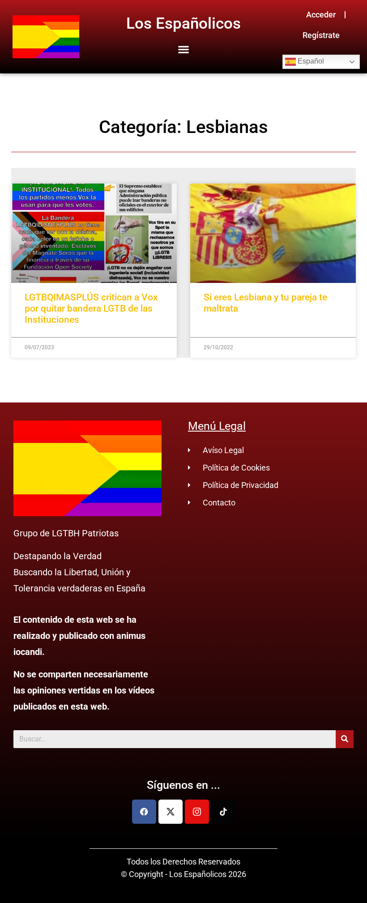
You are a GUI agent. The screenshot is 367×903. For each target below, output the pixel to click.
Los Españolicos (183, 23)
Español (310, 61)
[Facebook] (144, 812)
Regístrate (321, 35)
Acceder (321, 14)
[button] (183, 49)
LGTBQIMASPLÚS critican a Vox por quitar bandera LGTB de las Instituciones (91, 308)
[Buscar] (345, 739)
